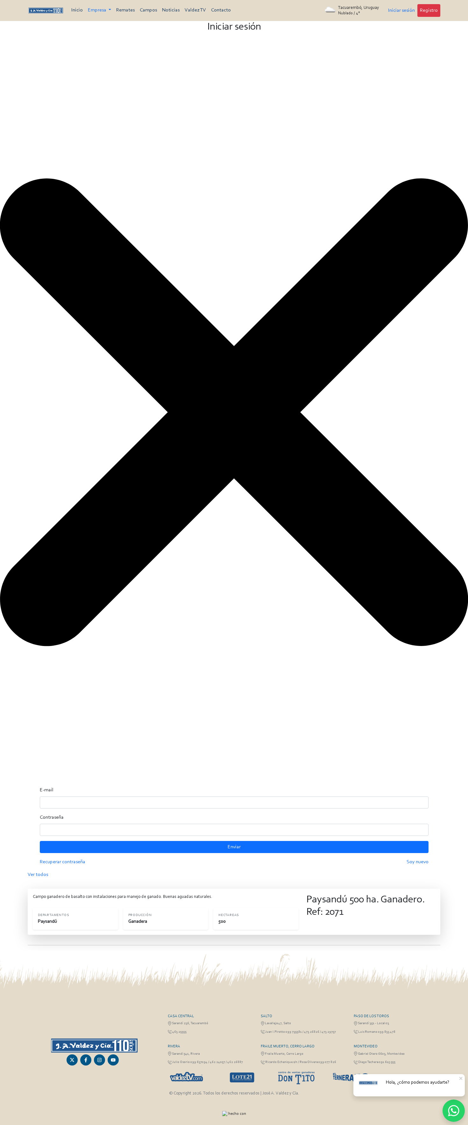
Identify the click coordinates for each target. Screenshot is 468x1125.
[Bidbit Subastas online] (224, 1113)
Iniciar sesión (401, 10)
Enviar (234, 847)
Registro (429, 10)
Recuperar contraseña (62, 862)
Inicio (77, 10)
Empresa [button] (97, 10)
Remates (125, 10)
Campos (148, 10)
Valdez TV (195, 10)
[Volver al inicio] (94, 1045)
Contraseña (52, 817)
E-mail (46, 790)
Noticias (171, 10)
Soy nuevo (418, 862)
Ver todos (38, 874)
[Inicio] (46, 10)
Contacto (221, 10)
